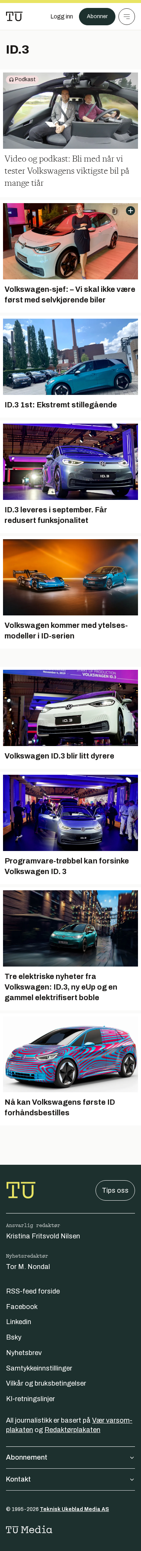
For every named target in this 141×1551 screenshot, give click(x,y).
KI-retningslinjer (30, 1399)
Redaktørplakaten (72, 1430)
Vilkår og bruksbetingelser (46, 1383)
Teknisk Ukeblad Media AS (74, 1509)
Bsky (13, 1337)
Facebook (22, 1306)
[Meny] (126, 16)
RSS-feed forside (33, 1291)
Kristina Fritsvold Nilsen (43, 1236)
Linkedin (18, 1322)
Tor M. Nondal (28, 1266)
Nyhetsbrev (24, 1353)
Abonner (97, 16)
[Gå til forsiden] (14, 17)
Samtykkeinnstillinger (39, 1368)
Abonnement (26, 1457)
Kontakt (18, 1479)
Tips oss (115, 1190)
